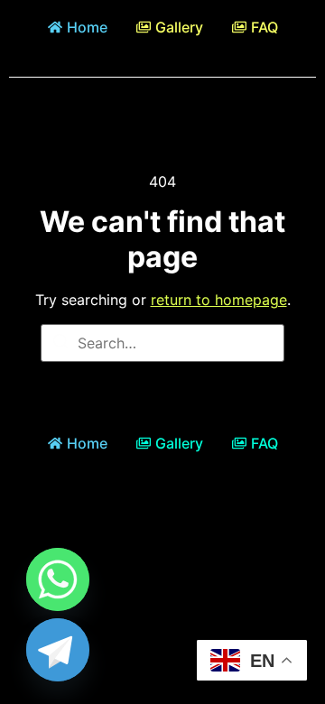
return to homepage (219, 300)
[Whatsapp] (57, 579)
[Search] (60, 344)
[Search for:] (162, 343)
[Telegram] (57, 649)
